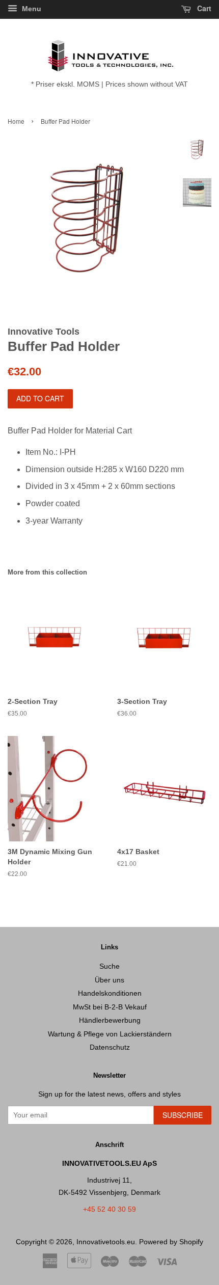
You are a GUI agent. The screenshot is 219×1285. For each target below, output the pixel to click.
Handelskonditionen (110, 993)
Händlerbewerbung (110, 1020)
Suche (109, 966)
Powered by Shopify (171, 1242)
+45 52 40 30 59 (109, 1209)
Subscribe (182, 1115)
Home (16, 121)
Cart (203, 8)
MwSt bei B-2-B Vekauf (110, 1007)
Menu (30, 9)
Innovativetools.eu (105, 1242)
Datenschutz (110, 1047)
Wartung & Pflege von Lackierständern (110, 1034)
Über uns (109, 980)
